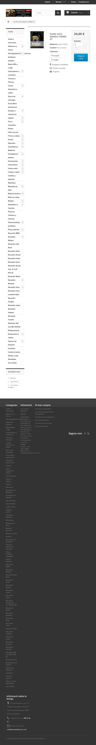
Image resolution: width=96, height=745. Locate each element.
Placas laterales (13, 229)
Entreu (73, 2)
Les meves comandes (43, 409)
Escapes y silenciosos (12, 112)
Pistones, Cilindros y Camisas (12, 215)
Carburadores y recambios (13, 73)
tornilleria (11, 348)
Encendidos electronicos (12, 105)
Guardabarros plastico (13, 155)
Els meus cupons (41, 426)
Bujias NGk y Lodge (12, 66)
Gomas (10, 139)
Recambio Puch (14, 291)
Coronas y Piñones (11, 80)
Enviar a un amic (59, 68)
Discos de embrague (11, 98)
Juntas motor (13, 168)
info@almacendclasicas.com (17, 729)
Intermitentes (13, 165)
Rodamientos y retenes (13, 336)
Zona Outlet (12, 363)
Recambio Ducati (14, 255)
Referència (53, 44)
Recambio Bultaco (11, 238)
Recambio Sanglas (11, 300)
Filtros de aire (13, 132)
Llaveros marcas (14, 352)
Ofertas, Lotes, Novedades (13, 357)
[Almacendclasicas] (19, 13)
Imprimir (56, 72)
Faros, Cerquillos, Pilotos (12, 125)
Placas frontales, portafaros (14, 224)
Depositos (11, 143)
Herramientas (13, 161)
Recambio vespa (14, 305)
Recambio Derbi (14, 251)
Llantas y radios (14, 172)
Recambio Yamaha (11, 318)
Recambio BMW (14, 233)
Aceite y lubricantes (12, 41)
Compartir (55, 56)
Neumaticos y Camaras (13, 206)
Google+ (56, 60)
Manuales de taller (12, 188)
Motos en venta (13, 197)
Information (14, 372)
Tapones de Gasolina (12, 343)
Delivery (13, 378)
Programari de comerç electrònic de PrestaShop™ (28, 738)
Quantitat (77, 41)
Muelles (11, 201)
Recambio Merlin (14, 276)
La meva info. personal (43, 423)
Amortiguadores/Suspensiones (16, 53)
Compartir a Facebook (60, 65)
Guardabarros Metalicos (13, 148)
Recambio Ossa (13, 287)
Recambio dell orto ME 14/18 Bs (14, 325)
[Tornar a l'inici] (8, 21)
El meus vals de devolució (44, 417)
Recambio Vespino (11, 310)
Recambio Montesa (11, 281)
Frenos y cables (14, 136)
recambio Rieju (13, 294)
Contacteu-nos (84, 2)
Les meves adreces (42, 420)
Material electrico (14, 194)
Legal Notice (14, 382)
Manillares (12, 183)
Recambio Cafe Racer (13, 245)
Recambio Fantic (14, 258)
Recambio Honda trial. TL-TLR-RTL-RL (14, 269)
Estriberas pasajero (11, 59)
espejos (11, 118)
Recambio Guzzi (14, 262)
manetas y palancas (11, 177)
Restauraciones (13, 330)
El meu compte (43, 405)
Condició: (53, 48)
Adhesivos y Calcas (12, 48)
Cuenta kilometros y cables (12, 89)
